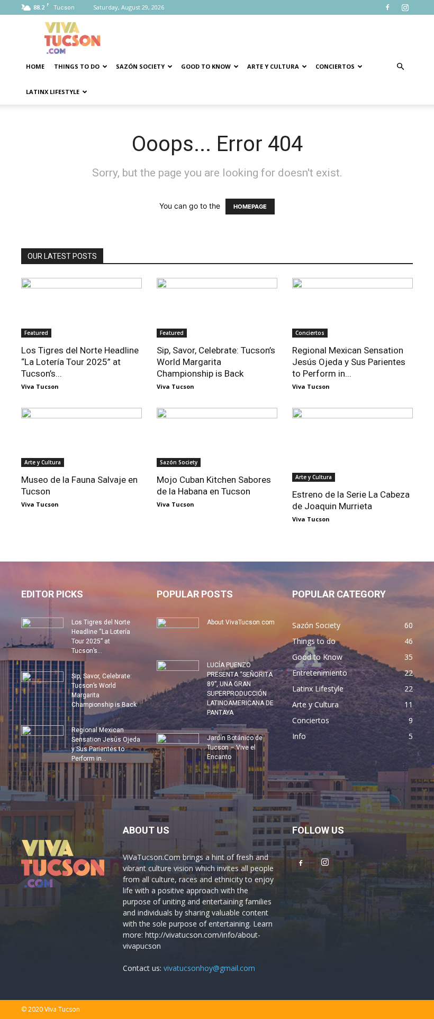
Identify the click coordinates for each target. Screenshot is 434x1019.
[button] (400, 67)
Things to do (77, 66)
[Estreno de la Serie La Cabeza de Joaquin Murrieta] (352, 445)
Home (35, 66)
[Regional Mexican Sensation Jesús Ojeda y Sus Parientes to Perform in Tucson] (352, 308)
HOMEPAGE (250, 206)
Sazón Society (140, 66)
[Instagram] (405, 7)
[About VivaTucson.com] (178, 632)
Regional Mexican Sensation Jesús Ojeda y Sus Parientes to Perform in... (348, 362)
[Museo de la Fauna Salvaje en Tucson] (81, 438)
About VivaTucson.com (241, 622)
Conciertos (335, 66)
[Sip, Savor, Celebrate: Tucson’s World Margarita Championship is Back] (217, 308)
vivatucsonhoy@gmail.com (209, 968)
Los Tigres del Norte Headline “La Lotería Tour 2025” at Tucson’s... (80, 362)
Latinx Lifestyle (52, 92)
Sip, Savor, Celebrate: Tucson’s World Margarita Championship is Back (216, 362)
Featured (36, 332)
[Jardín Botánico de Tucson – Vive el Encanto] (178, 748)
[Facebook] (387, 7)
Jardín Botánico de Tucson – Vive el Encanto (235, 747)
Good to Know (206, 66)
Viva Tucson (40, 386)
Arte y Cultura (273, 66)
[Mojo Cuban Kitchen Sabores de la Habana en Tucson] (217, 438)
